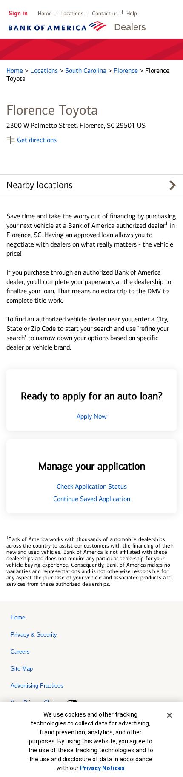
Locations (71, 13)
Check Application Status (92, 486)
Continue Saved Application (91, 499)
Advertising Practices (37, 685)
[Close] (169, 715)
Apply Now (92, 416)
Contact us (105, 13)
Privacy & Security (34, 634)
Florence (127, 70)
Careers (20, 651)
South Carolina (86, 70)
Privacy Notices (102, 768)
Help (131, 13)
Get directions (37, 140)
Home (45, 13)
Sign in (18, 13)
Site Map (22, 668)
